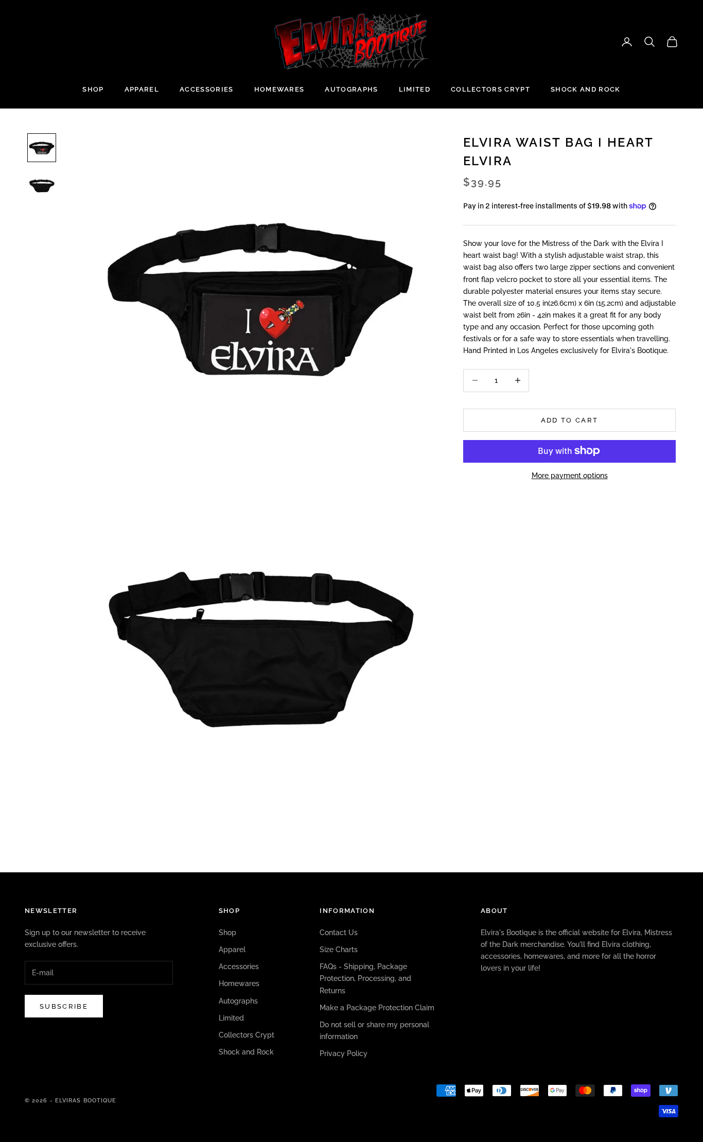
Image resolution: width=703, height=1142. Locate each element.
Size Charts (339, 949)
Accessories (207, 89)
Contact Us (339, 932)
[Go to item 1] (41, 147)
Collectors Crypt (490, 89)
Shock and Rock (585, 89)
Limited (414, 89)
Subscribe (64, 1006)
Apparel (142, 89)
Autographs (351, 89)
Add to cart (570, 420)
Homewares (279, 89)
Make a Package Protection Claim (377, 1008)
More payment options (570, 475)
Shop (92, 89)
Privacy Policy (343, 1053)
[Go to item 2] (41, 184)
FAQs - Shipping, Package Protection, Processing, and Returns (365, 978)
